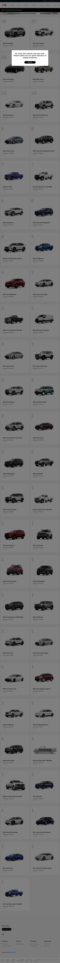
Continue (30, 62)
